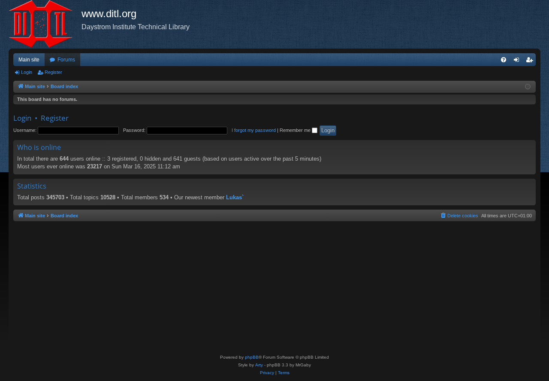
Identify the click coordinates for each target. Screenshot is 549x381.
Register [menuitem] (531, 61)
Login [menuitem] (518, 61)
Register (53, 72)
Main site (28, 60)
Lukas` (235, 197)
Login (26, 72)
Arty (259, 365)
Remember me (296, 130)
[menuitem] (503, 59)
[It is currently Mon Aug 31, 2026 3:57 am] (528, 87)
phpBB (252, 357)
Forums (66, 60)
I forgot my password (254, 130)
